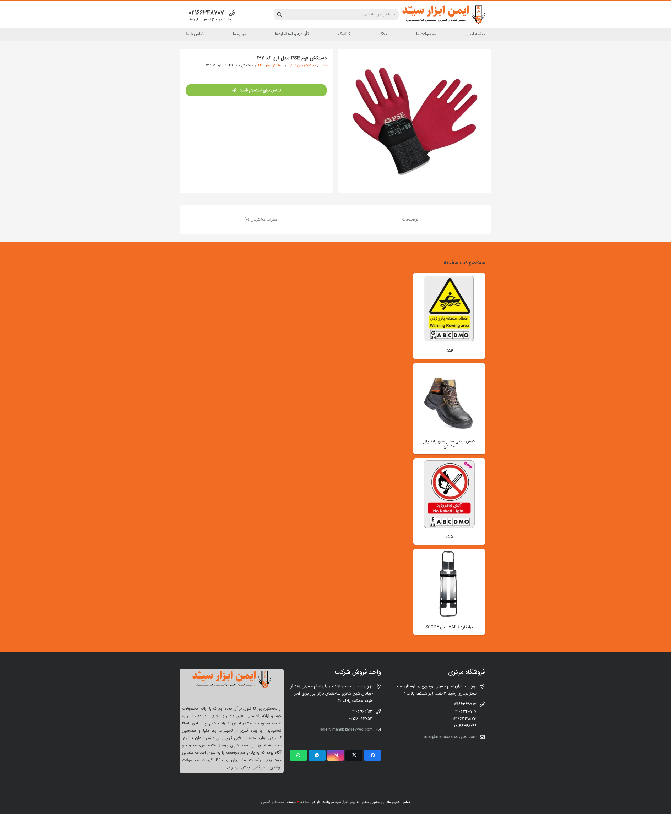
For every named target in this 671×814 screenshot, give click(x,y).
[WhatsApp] (298, 755)
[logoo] (443, 14)
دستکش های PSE (270, 65)
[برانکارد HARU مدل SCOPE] (449, 552)
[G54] (449, 276)
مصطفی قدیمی (272, 802)
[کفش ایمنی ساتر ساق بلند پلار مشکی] (449, 366)
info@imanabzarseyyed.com (450, 737)
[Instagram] (335, 755)
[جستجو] (279, 14)
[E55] (449, 462)
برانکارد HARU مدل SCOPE (449, 627)
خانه (324, 65)
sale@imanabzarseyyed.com (346, 729)
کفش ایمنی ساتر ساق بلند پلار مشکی (449, 444)
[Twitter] (353, 755)
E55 (449, 536)
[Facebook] (372, 755)
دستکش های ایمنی (302, 65)
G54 (449, 351)
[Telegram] (317, 755)
